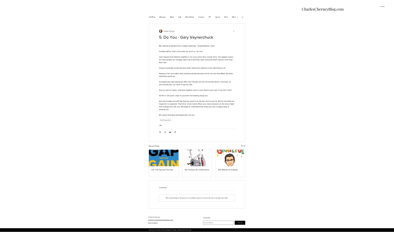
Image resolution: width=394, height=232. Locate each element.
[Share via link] (175, 132)
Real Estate (190, 17)
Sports (217, 17)
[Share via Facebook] (160, 132)
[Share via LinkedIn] (170, 132)
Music (172, 17)
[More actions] (234, 31)
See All (243, 146)
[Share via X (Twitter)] (165, 132)
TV (209, 17)
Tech (226, 17)
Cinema (201, 17)
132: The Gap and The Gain (162, 170)
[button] (243, 17)
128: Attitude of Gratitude (228, 170)
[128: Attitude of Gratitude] (230, 158)
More (234, 17)
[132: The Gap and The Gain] (164, 158)
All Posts (152, 17)
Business (162, 17)
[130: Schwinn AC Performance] (197, 158)
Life (179, 17)
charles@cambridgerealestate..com (160, 220)
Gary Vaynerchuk (165, 120)
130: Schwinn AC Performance (197, 170)
